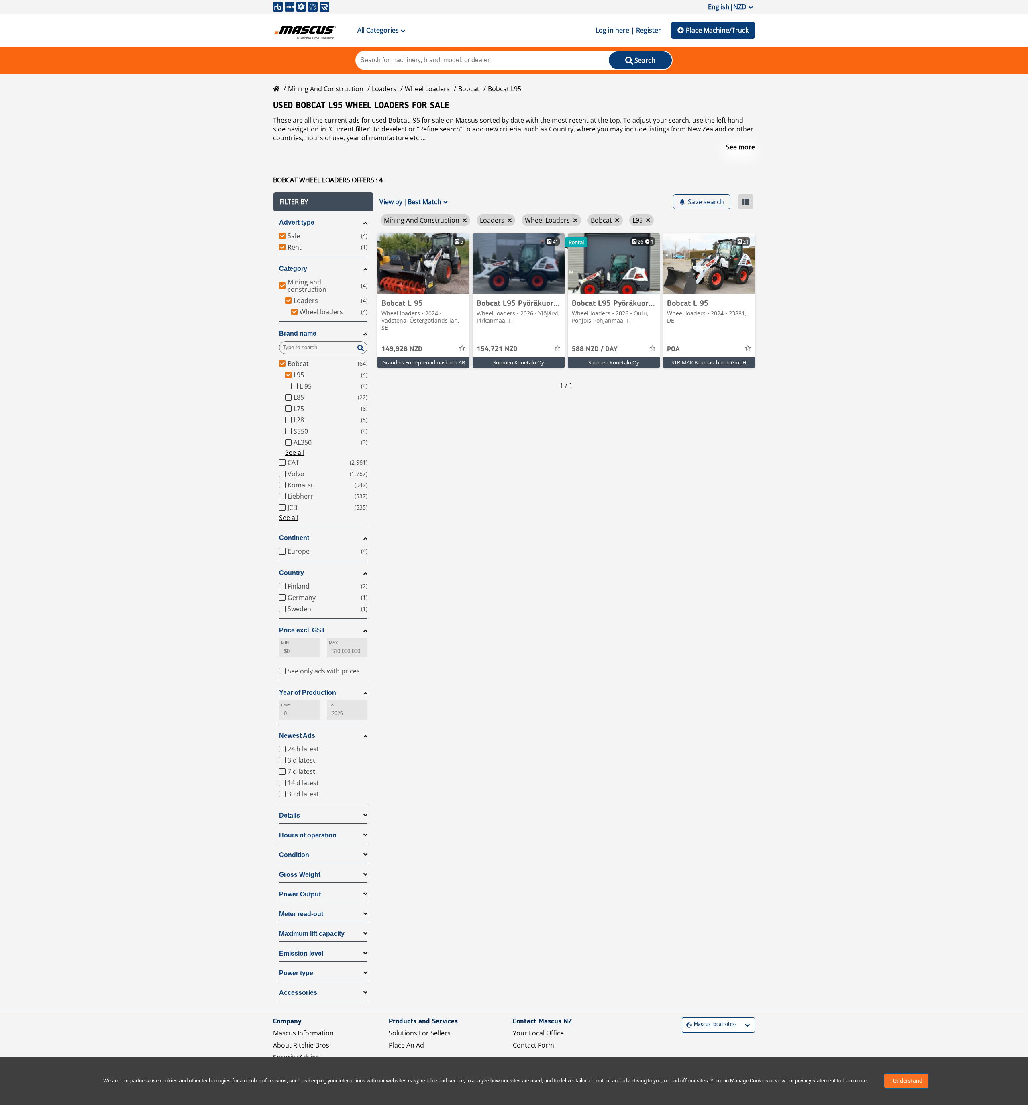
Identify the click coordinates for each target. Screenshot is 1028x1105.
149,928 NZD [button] (401, 349)
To (331, 705)
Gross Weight (299, 874)
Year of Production (307, 692)
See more (740, 147)
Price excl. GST (302, 630)
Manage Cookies (749, 1081)
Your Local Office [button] (538, 1033)
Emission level (301, 953)
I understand (906, 1081)
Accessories (298, 992)
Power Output (300, 894)
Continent (294, 537)
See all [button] (294, 452)
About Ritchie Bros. (302, 1045)
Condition (294, 854)
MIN (285, 642)
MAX (333, 642)
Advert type (296, 222)
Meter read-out (301, 914)
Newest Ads (297, 735)
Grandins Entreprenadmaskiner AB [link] (423, 362)
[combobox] (687, 1024)
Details (289, 815)
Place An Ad (406, 1045)
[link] (423, 263)
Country (291, 572)
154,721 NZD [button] (497, 349)
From (286, 705)
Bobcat (468, 88)
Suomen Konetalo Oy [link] (518, 362)
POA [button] (673, 349)
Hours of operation (308, 835)
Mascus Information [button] (303, 1033)
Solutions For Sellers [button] (420, 1033)
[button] (323, 201)
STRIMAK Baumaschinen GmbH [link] (709, 362)
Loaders (384, 88)
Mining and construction (325, 88)
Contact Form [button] (533, 1045)
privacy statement (815, 1081)
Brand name (297, 333)
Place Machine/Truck (717, 30)
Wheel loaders (427, 88)
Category (293, 268)
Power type (296, 973)
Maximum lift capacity (312, 933)
